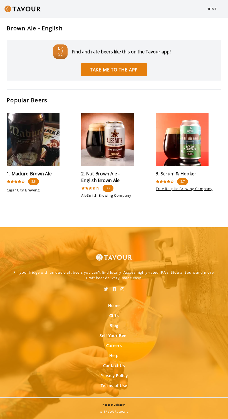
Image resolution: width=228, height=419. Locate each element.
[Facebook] (114, 287)
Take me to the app (114, 70)
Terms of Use (114, 385)
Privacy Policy (114, 375)
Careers (114, 345)
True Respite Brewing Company (184, 188)
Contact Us (114, 365)
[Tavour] (114, 254)
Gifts (114, 315)
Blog (114, 325)
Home (212, 9)
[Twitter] (106, 287)
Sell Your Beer (114, 335)
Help (114, 355)
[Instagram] (122, 287)
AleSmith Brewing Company (106, 195)
